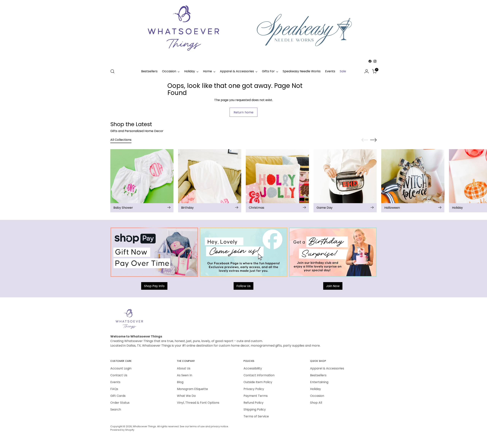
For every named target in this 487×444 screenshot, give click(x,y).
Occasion (317, 396)
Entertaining (319, 382)
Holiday (315, 389)
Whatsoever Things (144, 426)
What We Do (186, 396)
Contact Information (259, 375)
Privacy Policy (254, 389)
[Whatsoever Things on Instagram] (375, 61)
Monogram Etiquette (192, 389)
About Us (183, 368)
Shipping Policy (255, 409)
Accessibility (253, 368)
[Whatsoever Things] (243, 64)
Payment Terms (256, 396)
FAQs (114, 389)
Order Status (120, 402)
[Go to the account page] (366, 71)
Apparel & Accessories (327, 368)
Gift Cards (118, 396)
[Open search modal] (112, 71)
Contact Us (118, 375)
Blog (180, 382)
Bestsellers (318, 375)
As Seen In (184, 375)
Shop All (316, 402)
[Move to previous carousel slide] (364, 140)
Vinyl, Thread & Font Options (198, 402)
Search (115, 409)
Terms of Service (256, 416)
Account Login (120, 368)
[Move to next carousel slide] (373, 140)
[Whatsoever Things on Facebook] (370, 61)
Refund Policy (253, 402)
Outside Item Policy (258, 382)
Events (115, 382)
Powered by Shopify (122, 429)
